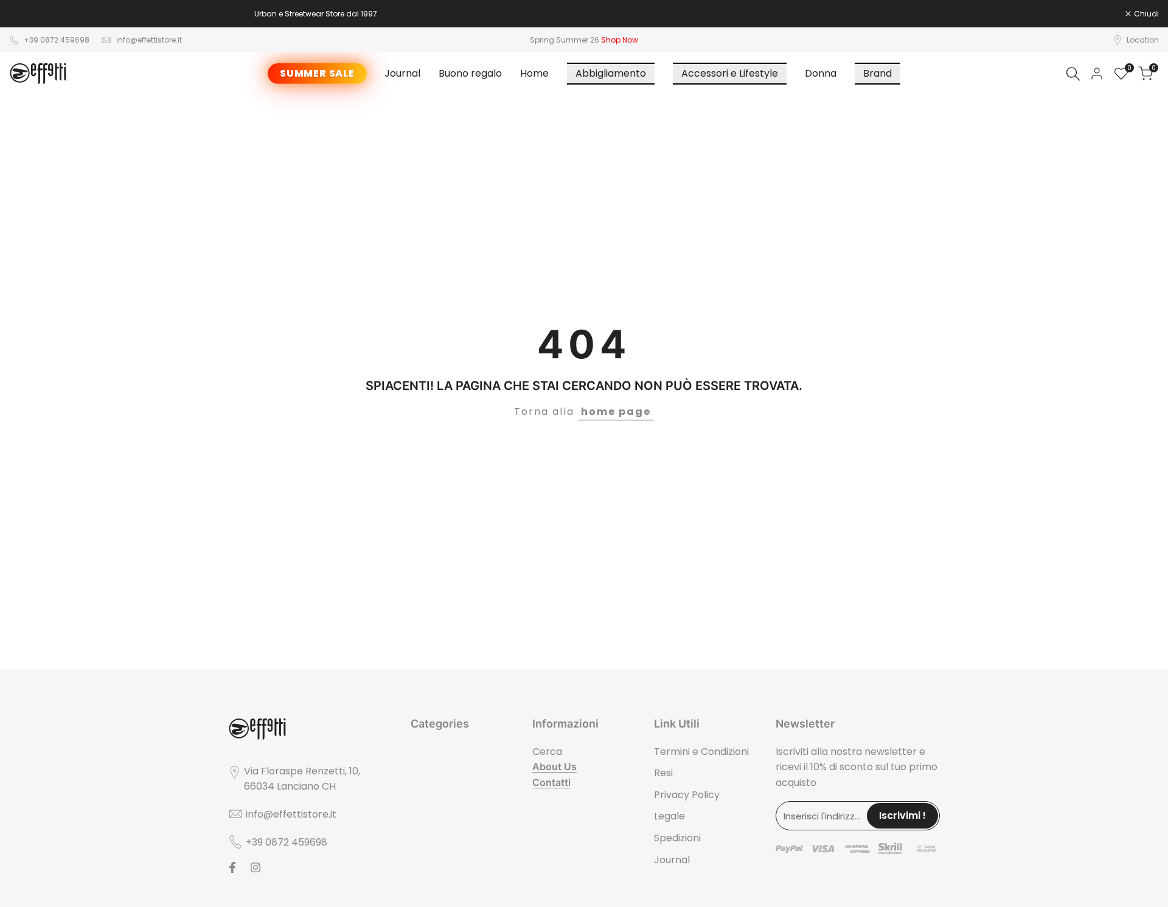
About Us (554, 766)
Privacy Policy (687, 795)
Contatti (551, 782)
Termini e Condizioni (701, 752)
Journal (672, 860)
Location (1143, 40)
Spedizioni (677, 838)
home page (616, 412)
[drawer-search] (1073, 74)
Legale (669, 816)
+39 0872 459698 (56, 40)
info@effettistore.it (149, 40)
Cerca (547, 752)
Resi (663, 773)
